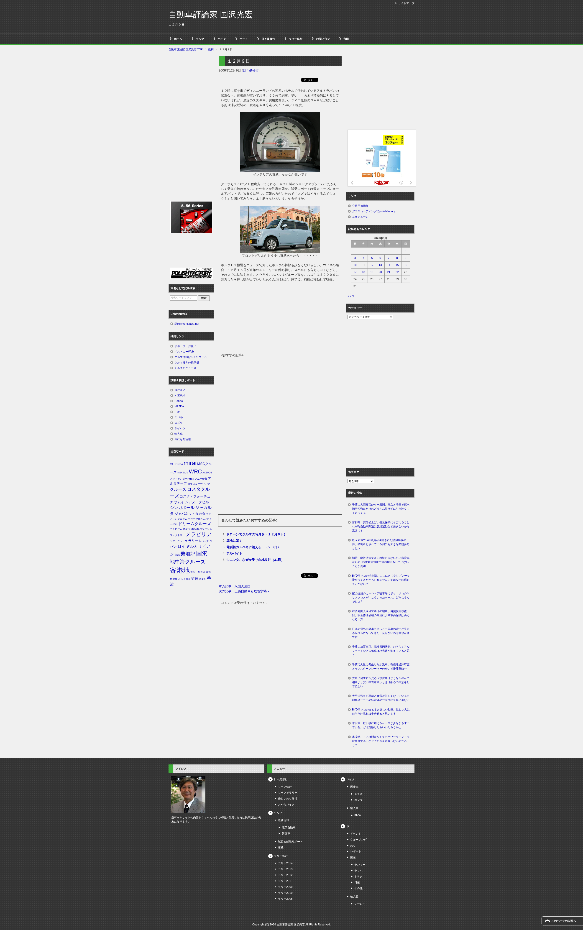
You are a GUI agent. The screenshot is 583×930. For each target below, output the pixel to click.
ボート (244, 39)
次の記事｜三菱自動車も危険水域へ (244, 591)
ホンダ (187, 528)
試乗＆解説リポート (290, 841)
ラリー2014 (285, 863)
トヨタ (358, 876)
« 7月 (351, 296)
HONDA (178, 464)
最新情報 (283, 820)
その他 (358, 888)
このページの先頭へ (563, 920)
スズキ (178, 422)
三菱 (177, 412)
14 (388, 265)
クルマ (200, 39)
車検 (281, 847)
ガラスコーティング (199, 483)
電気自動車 (289, 827)
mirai (190, 463)
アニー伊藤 (201, 478)
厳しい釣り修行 (287, 798)
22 (397, 272)
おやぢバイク (286, 804)
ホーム (178, 39)
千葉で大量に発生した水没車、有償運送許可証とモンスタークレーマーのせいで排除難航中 (380, 666)
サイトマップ (406, 3)
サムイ (179, 502)
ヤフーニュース (178, 541)
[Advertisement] (280, 318)
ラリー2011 (285, 881)
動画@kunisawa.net (186, 323)
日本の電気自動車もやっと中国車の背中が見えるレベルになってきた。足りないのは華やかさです (380, 633)
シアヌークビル (197, 502)
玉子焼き (186, 578)
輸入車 (178, 433)
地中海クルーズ (188, 562)
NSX (179, 472)
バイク (222, 39)
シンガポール (182, 507)
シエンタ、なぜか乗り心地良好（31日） (255, 560)
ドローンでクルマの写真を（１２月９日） (256, 534)
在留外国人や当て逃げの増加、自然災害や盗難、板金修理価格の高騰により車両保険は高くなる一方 (380, 615)
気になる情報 (182, 439)
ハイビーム (176, 528)
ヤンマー (359, 864)
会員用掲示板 (360, 205)
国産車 (354, 786)
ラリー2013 (285, 869)
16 (405, 265)
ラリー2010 (285, 892)
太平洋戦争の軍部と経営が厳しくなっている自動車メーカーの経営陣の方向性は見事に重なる (380, 698)
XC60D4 (207, 472)
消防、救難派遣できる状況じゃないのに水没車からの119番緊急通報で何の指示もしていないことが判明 (380, 562)
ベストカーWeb (184, 351)
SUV (185, 472)
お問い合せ (323, 39)
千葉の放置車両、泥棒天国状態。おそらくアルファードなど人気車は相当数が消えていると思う (380, 651)
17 (355, 272)
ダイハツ (179, 428)
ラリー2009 (285, 887)
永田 (346, 39)
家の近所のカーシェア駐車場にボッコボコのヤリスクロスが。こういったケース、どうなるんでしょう (380, 597)
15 (397, 265)
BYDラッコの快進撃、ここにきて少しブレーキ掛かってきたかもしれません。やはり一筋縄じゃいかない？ (381, 579)
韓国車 (286, 833)
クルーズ (178, 489)
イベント (355, 833)
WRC (195, 471)
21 (388, 272)
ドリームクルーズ (194, 523)
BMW (357, 815)
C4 (171, 464)
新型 (208, 571)
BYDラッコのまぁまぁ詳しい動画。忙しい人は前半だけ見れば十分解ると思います (381, 711)
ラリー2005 (285, 898)
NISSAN (179, 395)
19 (371, 272)
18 (363, 272)
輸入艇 (354, 896)
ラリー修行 (295, 39)
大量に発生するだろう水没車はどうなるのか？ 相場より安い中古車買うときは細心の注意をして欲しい (382, 682)
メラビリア (199, 534)
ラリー (193, 541)
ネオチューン (360, 216)
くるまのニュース (185, 368)
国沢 (202, 553)
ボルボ (195, 528)
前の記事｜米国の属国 (235, 586)
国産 (353, 857)
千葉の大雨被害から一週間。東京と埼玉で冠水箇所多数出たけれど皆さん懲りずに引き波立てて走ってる (380, 508)
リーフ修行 (285, 786)
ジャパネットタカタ (190, 514)
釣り (353, 845)
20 (380, 272)
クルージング (358, 839)
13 (380, 265)
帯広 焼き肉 (197, 571)
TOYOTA (179, 390)
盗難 (194, 578)
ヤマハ (358, 870)
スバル (178, 417)
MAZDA (179, 406)
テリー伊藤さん (197, 518)
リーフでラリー (287, 792)
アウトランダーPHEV (182, 478)
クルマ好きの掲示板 (186, 362)
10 (355, 265)
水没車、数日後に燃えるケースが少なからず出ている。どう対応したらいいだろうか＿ (380, 725)
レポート (355, 851)
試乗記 (202, 578)
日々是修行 (268, 39)
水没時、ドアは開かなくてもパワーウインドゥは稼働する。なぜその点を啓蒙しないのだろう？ (380, 741)
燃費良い (175, 578)
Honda (178, 401)
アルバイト (234, 553)
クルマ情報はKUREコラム (190, 357)
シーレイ (359, 903)
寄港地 (180, 570)
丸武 (177, 554)
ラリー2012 (285, 875)
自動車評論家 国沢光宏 (211, 14)
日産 (357, 882)
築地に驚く (234, 540)
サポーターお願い (185, 346)
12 (371, 265)
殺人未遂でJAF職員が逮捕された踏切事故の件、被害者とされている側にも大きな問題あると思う (380, 544)
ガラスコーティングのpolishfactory (373, 211)
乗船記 (187, 554)
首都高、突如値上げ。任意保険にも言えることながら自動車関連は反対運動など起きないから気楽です (380, 526)
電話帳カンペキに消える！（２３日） (253, 547)
